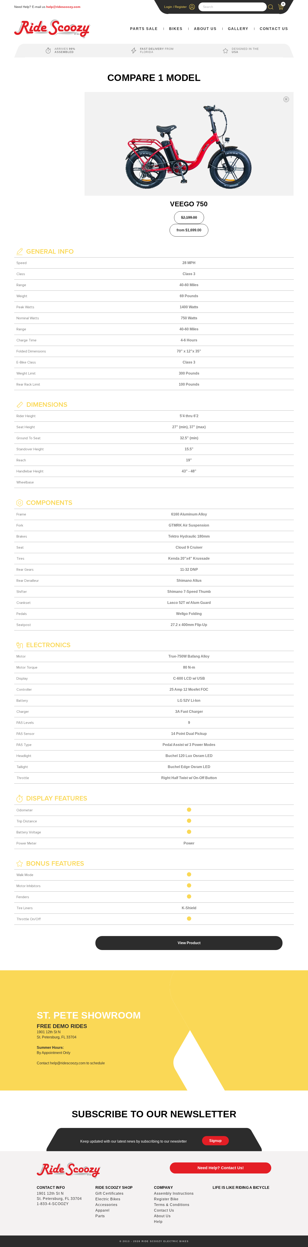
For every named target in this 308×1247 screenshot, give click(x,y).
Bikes (176, 29)
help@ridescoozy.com (63, 7)
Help (158, 1222)
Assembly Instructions (174, 1193)
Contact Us (274, 29)
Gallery (238, 29)
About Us (205, 29)
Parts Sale (144, 29)
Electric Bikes (107, 1199)
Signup (215, 1141)
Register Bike (166, 1199)
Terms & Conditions (171, 1205)
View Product (189, 943)
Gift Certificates (109, 1193)
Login (168, 7)
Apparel (102, 1210)
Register (181, 7)
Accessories (106, 1205)
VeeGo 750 (189, 204)
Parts (100, 1216)
